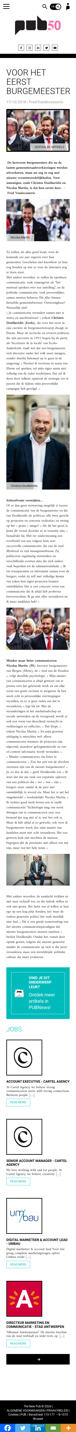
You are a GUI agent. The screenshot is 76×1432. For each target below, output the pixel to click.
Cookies (13, 1414)
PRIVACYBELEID (57, 1410)
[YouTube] (55, 48)
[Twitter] (46, 48)
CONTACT (38, 1425)
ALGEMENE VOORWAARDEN (26, 1410)
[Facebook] (21, 48)
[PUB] (38, 27)
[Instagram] (30, 48)
